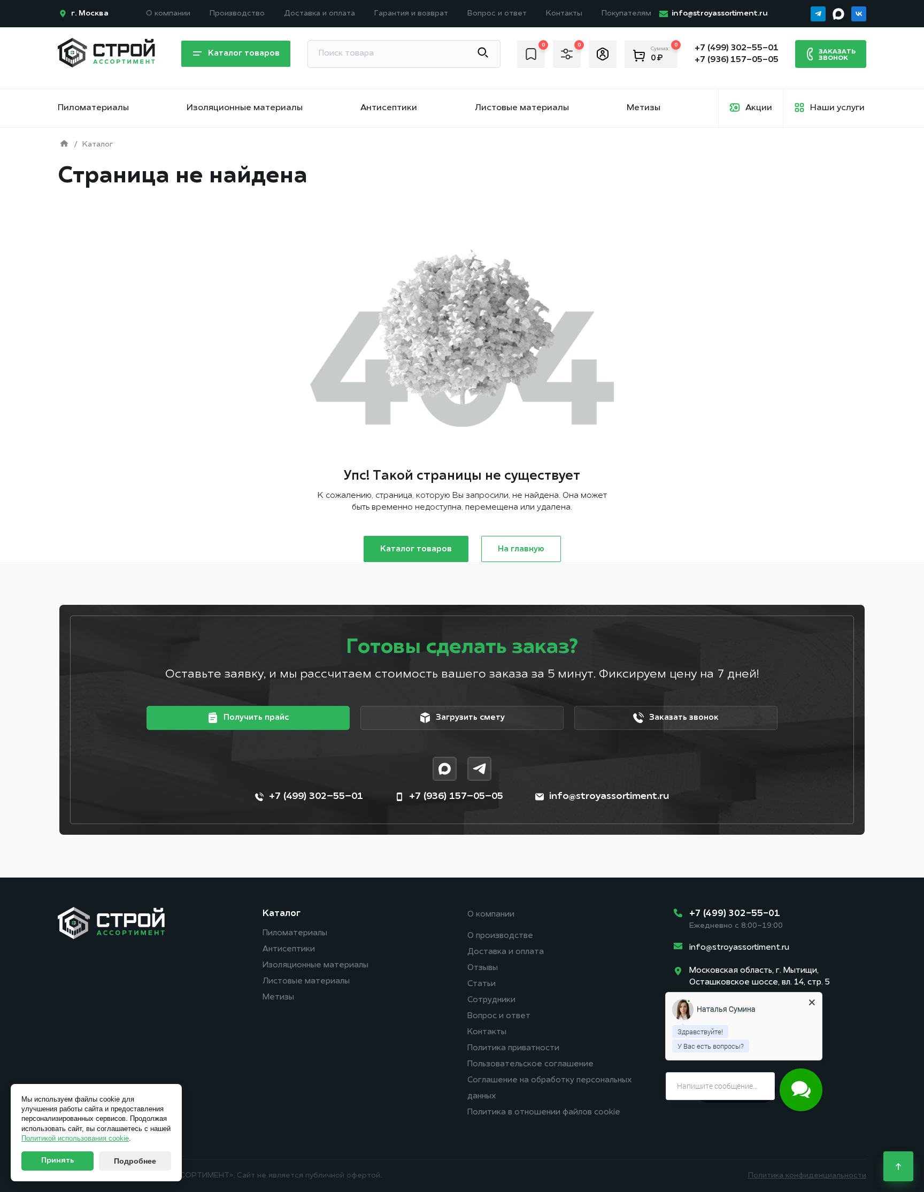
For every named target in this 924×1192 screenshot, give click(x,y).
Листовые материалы (522, 108)
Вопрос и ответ (497, 14)
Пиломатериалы (93, 108)
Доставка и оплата (319, 14)
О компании (168, 14)
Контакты (564, 14)
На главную (521, 549)
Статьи (481, 984)
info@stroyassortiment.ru (739, 948)
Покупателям (626, 14)
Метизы (643, 108)
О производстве (500, 936)
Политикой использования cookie (75, 1138)
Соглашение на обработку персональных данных (549, 1088)
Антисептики (388, 108)
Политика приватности (513, 1048)
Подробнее (135, 1161)
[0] (531, 53)
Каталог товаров (416, 549)
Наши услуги (837, 108)
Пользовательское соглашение (530, 1064)
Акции (758, 108)
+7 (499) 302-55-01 (734, 913)
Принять (57, 1161)
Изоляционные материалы (245, 108)
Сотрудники (491, 1000)
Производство (237, 14)
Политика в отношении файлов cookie (543, 1113)
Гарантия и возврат (411, 14)
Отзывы (482, 968)
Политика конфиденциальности (807, 1176)
